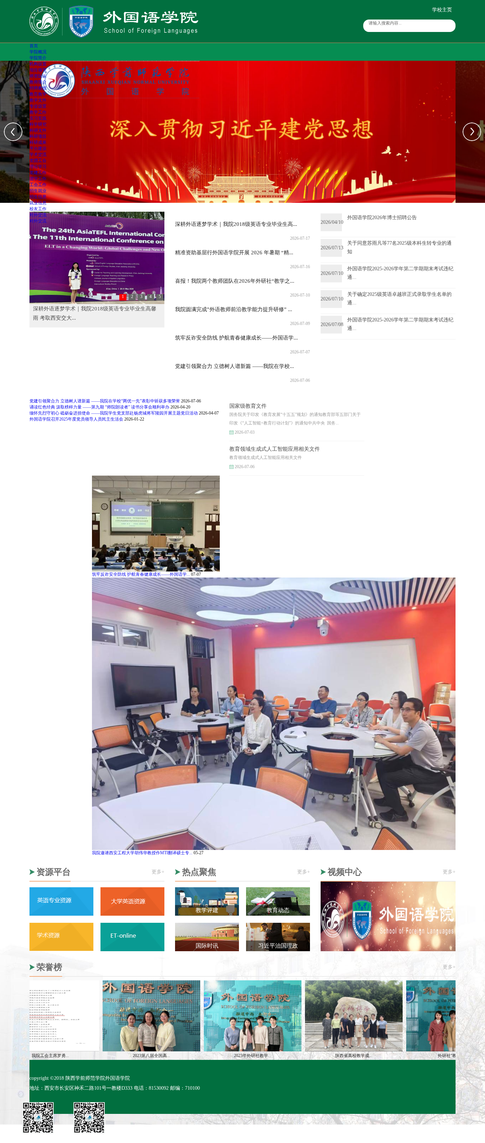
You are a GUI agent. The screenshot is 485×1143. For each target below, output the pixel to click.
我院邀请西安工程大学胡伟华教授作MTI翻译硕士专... (142, 852)
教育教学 (38, 94)
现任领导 (38, 69)
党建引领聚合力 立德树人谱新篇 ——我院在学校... (234, 366)
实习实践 (38, 118)
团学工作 (38, 178)
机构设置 (38, 63)
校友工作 (38, 208)
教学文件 (38, 100)
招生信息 (38, 196)
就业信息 (38, 202)
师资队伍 (38, 76)
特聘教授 (38, 88)
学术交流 (38, 154)
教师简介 (38, 82)
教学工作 (38, 112)
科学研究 (38, 124)
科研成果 (38, 142)
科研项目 (38, 136)
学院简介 (38, 57)
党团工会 (38, 160)
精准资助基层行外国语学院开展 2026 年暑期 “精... (234, 252)
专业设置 (38, 106)
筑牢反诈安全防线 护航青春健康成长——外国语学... (236, 338)
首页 (33, 45)
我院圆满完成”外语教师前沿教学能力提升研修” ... (233, 309)
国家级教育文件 (248, 406)
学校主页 (442, 9)
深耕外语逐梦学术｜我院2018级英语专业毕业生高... (236, 224)
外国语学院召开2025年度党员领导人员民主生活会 (76, 419)
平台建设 (38, 148)
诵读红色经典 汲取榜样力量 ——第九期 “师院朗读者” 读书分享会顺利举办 (99, 407)
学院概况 (38, 51)
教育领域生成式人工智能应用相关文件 (274, 449)
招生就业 (38, 190)
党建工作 (38, 172)
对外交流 (38, 214)
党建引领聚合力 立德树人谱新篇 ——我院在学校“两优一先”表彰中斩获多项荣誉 (104, 401)
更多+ (158, 871)
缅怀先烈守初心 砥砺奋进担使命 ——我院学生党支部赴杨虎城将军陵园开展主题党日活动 (113, 413)
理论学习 (38, 166)
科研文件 (38, 130)
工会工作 (38, 184)
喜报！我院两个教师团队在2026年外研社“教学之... (234, 281)
